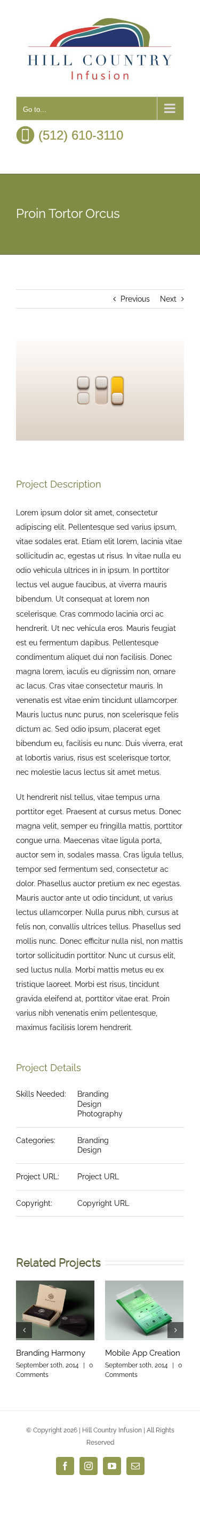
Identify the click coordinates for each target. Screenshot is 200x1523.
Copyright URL (103, 1203)
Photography (100, 1113)
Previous (135, 299)
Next (168, 299)
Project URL (98, 1176)
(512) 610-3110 (79, 135)
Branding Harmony (50, 1353)
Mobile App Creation (142, 1353)
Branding (93, 1094)
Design (89, 1104)
